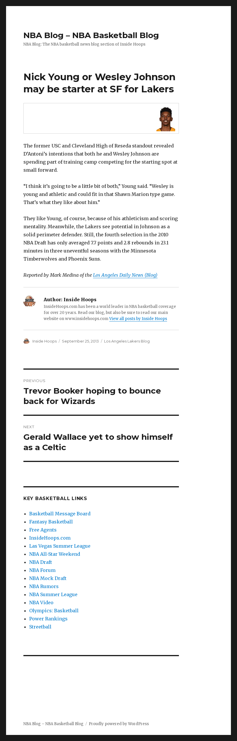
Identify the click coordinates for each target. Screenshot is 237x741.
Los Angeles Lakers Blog (127, 341)
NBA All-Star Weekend (54, 554)
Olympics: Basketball (54, 610)
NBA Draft (40, 562)
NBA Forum (42, 570)
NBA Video (41, 602)
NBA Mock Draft (47, 578)
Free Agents (43, 530)
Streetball (40, 627)
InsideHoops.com (50, 538)
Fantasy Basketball (51, 522)
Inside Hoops (44, 341)
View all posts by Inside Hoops (138, 318)
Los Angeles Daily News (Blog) (125, 275)
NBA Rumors (44, 586)
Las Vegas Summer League (59, 546)
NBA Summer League (53, 594)
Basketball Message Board (59, 514)
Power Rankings (48, 619)
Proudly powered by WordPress (119, 723)
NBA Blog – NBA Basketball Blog (91, 35)
